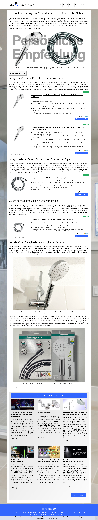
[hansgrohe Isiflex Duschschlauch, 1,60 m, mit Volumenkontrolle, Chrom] (19, 225)
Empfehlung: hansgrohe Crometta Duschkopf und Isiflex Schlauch (48, 13)
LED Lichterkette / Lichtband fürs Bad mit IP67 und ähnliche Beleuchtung (48, 460)
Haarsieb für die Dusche (44, 413)
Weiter (13, 439)
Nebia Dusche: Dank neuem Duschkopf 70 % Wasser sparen (73, 460)
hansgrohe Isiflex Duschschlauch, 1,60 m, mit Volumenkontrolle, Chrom (52, 219)
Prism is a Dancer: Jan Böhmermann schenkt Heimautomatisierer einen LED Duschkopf (22, 414)
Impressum (86, 5)
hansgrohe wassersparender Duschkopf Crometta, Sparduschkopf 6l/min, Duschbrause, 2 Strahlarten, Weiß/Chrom (57, 128)
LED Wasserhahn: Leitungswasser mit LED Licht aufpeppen (22, 460)
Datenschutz (79, 5)
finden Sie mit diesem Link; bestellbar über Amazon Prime (70, 90)
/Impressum (58, 514)
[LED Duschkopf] (22, 5)
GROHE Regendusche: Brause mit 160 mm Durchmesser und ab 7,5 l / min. (75, 413)
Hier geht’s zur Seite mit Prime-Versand (24, 172)
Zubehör (65, 5)
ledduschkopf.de (38, 514)
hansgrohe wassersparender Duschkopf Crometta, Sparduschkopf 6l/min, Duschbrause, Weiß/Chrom (57, 96)
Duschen (71, 5)
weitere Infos (50, 519)
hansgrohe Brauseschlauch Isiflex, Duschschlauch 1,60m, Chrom (50, 178)
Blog (61, 5)
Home (57, 5)
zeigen (23, 73)
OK (57, 519)
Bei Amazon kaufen (82, 118)
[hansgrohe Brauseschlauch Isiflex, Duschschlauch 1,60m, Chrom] (19, 184)
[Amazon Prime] (86, 116)
